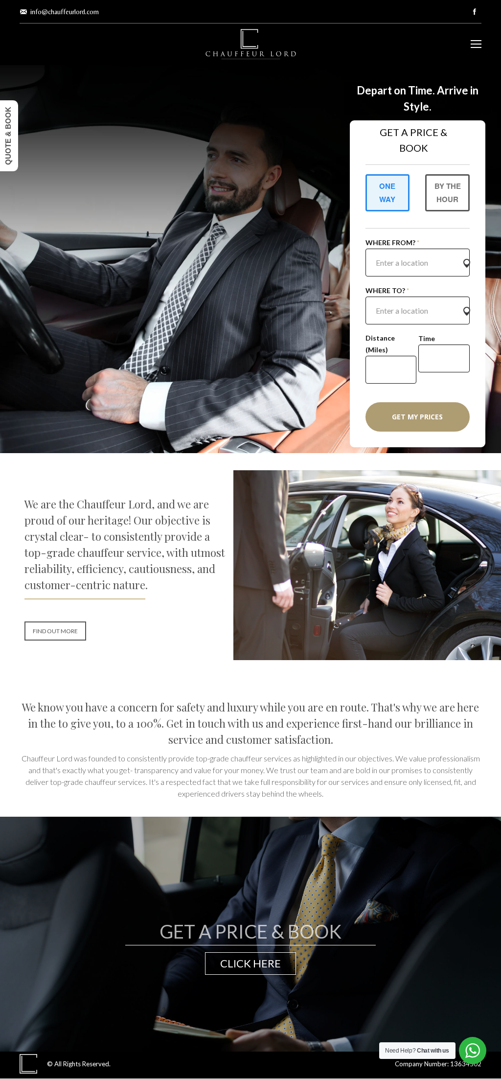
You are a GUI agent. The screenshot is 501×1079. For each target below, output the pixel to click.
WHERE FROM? (392, 242)
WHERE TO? (387, 290)
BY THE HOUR (447, 193)
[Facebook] (474, 12)
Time (426, 338)
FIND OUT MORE (55, 631)
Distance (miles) (380, 344)
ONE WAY (387, 193)
